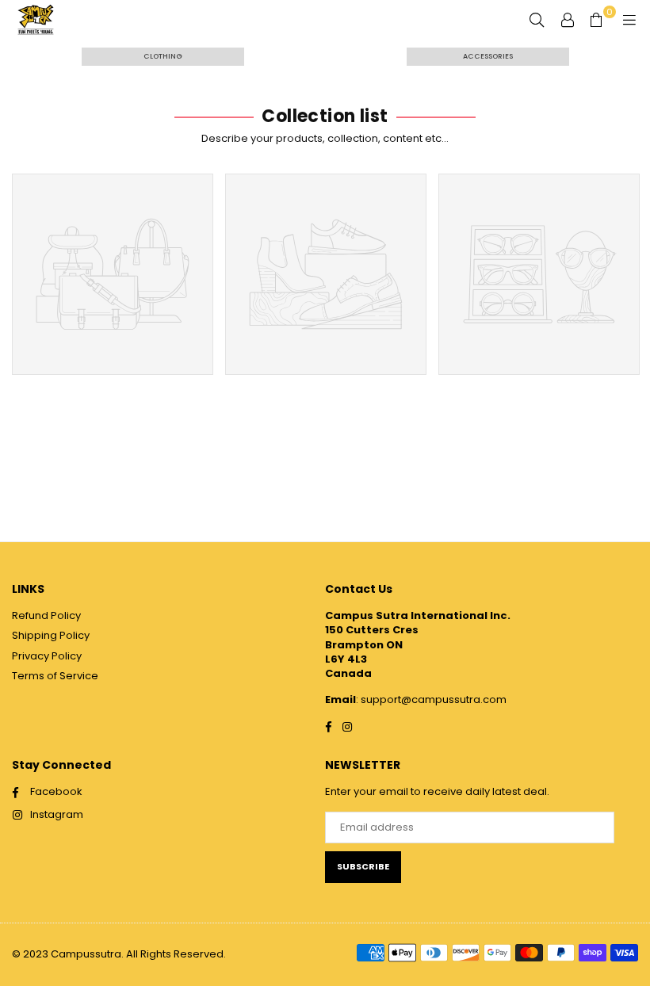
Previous (20, 280)
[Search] (536, 20)
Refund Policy (46, 615)
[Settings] (567, 20)
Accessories (488, 56)
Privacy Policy (47, 655)
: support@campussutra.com (431, 699)
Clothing (162, 56)
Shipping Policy (51, 635)
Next (630, 280)
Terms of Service (55, 675)
